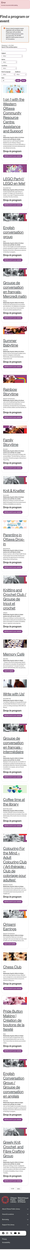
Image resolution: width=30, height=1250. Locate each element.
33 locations (11, 39)
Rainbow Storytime (10, 391)
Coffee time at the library (14, 801)
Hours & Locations (8, 1214)
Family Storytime (10, 442)
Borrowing (5, 1219)
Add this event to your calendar (12, 156)
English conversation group (13, 232)
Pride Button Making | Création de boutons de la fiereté (13, 1020)
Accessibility (6, 1242)
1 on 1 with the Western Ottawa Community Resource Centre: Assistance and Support (13, 115)
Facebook (3, 1233)
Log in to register (8, 671)
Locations (4, 65)
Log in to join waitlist (9, 944)
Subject (4, 53)
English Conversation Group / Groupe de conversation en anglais (13, 1084)
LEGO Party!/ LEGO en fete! (14, 181)
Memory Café (13, 654)
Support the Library (8, 1225)
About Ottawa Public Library (11, 1209)
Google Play (19, 1233)
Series (3, 59)
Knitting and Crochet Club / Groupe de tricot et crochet (14, 599)
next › (18, 1188)
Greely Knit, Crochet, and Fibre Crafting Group (14, 1149)
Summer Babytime (10, 342)
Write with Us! (13, 694)
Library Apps (23, 1233)
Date (3, 78)
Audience (17, 72)
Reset (23, 80)
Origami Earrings (9, 926)
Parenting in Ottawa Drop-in (14, 539)
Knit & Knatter (14, 490)
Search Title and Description (9, 47)
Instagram (7, 1233)
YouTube (15, 1233)
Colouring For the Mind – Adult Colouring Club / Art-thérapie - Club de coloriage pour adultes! (15, 864)
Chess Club (12, 967)
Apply (18, 80)
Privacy (4, 1239)
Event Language (6, 72)
